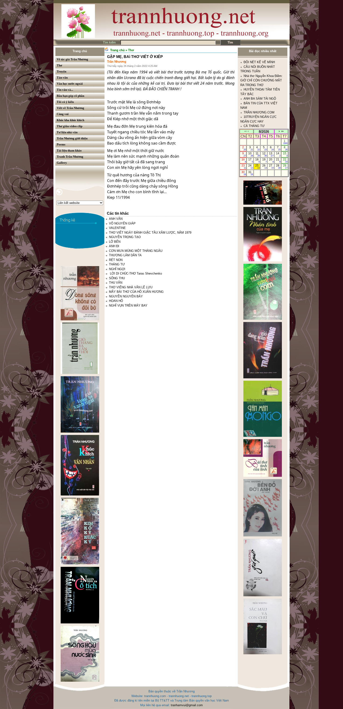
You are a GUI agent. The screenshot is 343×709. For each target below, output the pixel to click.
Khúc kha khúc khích (70, 120)
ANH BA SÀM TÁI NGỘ (260, 71)
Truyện (61, 71)
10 (250, 154)
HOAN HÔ (116, 301)
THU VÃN (115, 282)
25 (257, 166)
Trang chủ (80, 51)
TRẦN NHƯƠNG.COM (259, 85)
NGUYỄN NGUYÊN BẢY (126, 296)
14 (278, 154)
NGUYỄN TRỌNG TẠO (125, 237)
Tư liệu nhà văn (67, 132)
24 (250, 166)
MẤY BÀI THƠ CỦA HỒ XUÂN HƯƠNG (136, 291)
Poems (61, 144)
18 (257, 160)
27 (271, 166)
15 (285, 154)
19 (264, 160)
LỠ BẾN (114, 241)
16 (244, 160)
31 (250, 173)
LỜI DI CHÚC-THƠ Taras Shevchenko (135, 273)
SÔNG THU (117, 278)
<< (245, 131)
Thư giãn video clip (69, 126)
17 (250, 160)
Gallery (62, 162)
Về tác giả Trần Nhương (72, 59)
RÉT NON (115, 260)
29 (285, 166)
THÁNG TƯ (117, 264)
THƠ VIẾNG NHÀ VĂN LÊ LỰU (130, 287)
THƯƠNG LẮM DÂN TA (125, 255)
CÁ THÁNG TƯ (254, 98)
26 (264, 166)
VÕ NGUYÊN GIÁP (122, 223)
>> (282, 131)
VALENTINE (117, 228)
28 (278, 166)
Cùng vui (63, 114)
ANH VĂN (115, 219)
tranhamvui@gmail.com (187, 705)
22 (285, 160)
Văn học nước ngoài (70, 83)
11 (258, 154)
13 (271, 154)
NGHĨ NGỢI (117, 269)
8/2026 (264, 132)
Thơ (59, 65)
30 (244, 173)
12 (264, 154)
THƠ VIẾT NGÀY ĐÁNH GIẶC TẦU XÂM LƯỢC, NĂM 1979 (150, 232)
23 (244, 166)
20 (271, 160)
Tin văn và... (65, 89)
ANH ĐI (114, 246)
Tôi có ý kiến (65, 102)
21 (278, 160)
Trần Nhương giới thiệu (72, 138)
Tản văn (62, 77)
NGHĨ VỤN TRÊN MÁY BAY (128, 305)
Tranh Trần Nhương (70, 156)
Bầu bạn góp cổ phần (70, 96)
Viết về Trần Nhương (70, 108)
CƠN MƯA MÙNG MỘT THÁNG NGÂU (135, 251)
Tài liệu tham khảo (69, 150)
